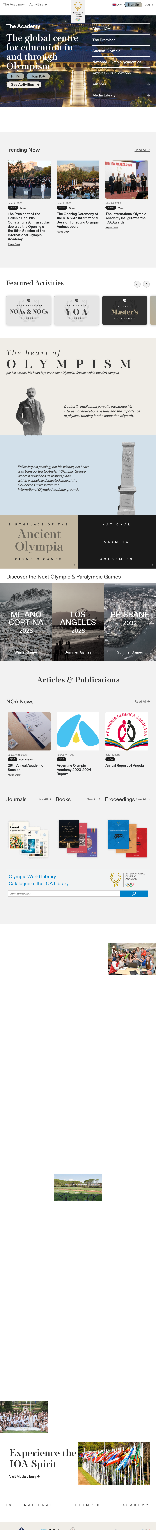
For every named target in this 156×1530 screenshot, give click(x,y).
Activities (36, 4)
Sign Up (133, 5)
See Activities (22, 84)
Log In (149, 4)
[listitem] (28, 310)
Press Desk (14, 244)
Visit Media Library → (24, 1477)
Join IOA (38, 76)
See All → (44, 799)
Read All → (142, 150)
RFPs (15, 76)
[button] (14, 5)
